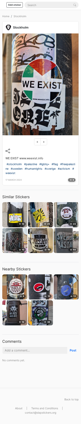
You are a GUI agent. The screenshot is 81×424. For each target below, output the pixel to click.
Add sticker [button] (14, 4)
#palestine (30, 164)
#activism (64, 168)
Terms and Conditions (44, 408)
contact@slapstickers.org (40, 412)
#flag (55, 164)
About (18, 408)
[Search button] (75, 5)
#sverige (50, 168)
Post (73, 350)
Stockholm (20, 16)
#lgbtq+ (44, 164)
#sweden (16, 168)
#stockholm (14, 164)
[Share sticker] (7, 150)
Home (5, 16)
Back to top (71, 399)
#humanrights (33, 168)
